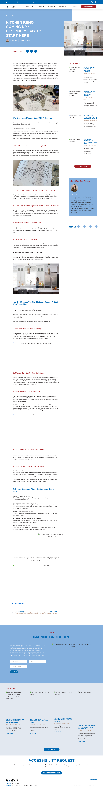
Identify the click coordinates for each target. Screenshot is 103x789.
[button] (95, 2)
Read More (9, 733)
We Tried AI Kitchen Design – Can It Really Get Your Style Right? (87, 727)
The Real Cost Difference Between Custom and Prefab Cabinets (15, 721)
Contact (74, 6)
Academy (50, 6)
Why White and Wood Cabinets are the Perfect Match (90, 117)
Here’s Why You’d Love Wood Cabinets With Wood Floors (39, 721)
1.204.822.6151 (15, 784)
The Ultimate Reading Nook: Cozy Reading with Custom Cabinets (63, 720)
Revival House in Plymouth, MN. (33, 557)
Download (14, 672)
